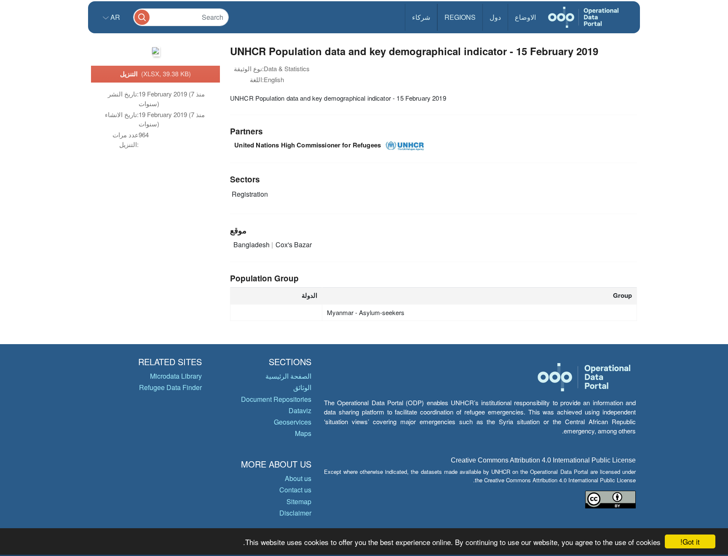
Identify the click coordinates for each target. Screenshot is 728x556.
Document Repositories (276, 399)
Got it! (690, 541)
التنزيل (155, 73)
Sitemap (298, 501)
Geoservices (292, 422)
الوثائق (302, 387)
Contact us (295, 490)
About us (298, 478)
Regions (460, 17)
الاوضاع (525, 17)
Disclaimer (295, 513)
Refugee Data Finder (170, 387)
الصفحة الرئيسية (288, 376)
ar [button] (114, 17)
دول (495, 17)
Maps (303, 433)
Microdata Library (176, 376)
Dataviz (300, 410)
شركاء (421, 17)
